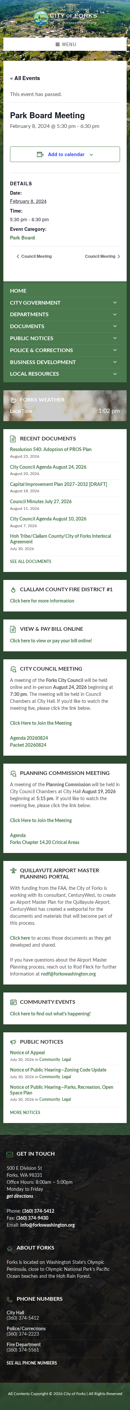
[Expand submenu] (115, 303)
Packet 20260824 (28, 745)
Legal (66, 1060)
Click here (20, 938)
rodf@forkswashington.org (68, 974)
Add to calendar (66, 154)
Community (49, 1060)
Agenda (18, 835)
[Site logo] (65, 24)
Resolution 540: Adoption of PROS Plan (51, 449)
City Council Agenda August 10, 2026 (48, 519)
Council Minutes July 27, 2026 (41, 502)
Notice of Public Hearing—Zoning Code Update (58, 1070)
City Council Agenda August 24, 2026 (48, 467)
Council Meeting (36, 256)
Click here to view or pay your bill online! (51, 641)
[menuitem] (65, 291)
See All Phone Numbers (32, 1363)
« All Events (25, 78)
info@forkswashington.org (47, 1225)
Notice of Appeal (27, 1053)
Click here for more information (42, 601)
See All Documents (30, 562)
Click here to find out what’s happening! (50, 1014)
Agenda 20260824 (29, 738)
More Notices (25, 1113)
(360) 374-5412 (38, 1211)
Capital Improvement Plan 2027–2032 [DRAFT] (58, 484)
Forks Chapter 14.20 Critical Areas (44, 842)
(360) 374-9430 (32, 1218)
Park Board (22, 237)
